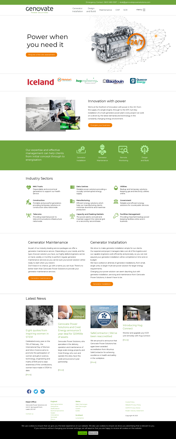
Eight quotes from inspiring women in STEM (37, 333)
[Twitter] (36, 393)
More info (93, 433)
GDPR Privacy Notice (132, 408)
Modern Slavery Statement (134, 411)
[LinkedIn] (42, 393)
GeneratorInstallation (81, 159)
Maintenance (105, 10)
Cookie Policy (130, 402)
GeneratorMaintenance (102, 159)
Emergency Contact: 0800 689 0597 (101, 2)
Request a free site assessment (41, 55)
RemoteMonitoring (123, 159)
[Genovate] (39, 13)
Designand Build (145, 159)
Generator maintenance (41, 278)
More (28, 375)
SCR (125, 10)
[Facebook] (29, 393)
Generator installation (102, 284)
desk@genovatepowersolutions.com (134, 2)
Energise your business (100, 125)
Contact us (29, 414)
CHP (118, 10)
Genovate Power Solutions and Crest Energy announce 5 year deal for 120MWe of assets (70, 331)
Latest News (36, 298)
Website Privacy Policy (133, 405)
